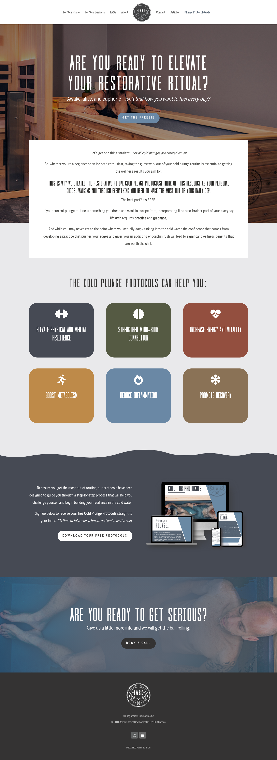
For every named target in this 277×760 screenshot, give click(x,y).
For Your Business (95, 12)
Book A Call (138, 643)
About (124, 12)
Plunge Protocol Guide (197, 12)
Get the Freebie (138, 117)
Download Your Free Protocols (95, 536)
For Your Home (71, 12)
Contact (160, 12)
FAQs (113, 12)
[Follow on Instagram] (134, 735)
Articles (175, 12)
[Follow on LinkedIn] (142, 735)
